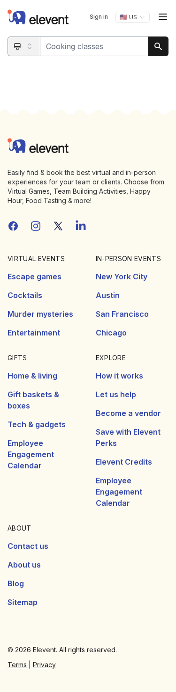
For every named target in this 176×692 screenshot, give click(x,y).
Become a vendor (128, 413)
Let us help (116, 394)
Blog (16, 583)
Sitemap (23, 602)
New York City (121, 276)
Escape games (34, 276)
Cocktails (25, 295)
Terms (17, 665)
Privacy (44, 665)
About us (24, 564)
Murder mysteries (40, 314)
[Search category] (24, 46)
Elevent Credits (124, 461)
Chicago (111, 332)
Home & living (32, 375)
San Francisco (122, 314)
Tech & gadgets (37, 424)
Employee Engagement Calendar (31, 454)
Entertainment (34, 332)
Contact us (28, 546)
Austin (108, 295)
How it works (119, 375)
